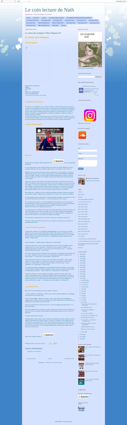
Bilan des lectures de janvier (88, 329)
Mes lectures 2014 (31, 25)
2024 (81, 258)
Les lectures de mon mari (32, 20)
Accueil (28, 17)
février (83, 302)
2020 (81, 267)
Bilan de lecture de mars (91, 371)
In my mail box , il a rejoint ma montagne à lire (88, 320)
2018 (81, 271)
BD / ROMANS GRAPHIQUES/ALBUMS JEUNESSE (79, 17)
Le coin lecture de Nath (49, 10)
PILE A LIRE (55, 25)
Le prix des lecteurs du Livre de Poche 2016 (89, 241)
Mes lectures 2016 (82, 23)
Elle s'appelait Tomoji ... (87, 307)
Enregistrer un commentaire (34, 351)
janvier (83, 332)
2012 (81, 339)
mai (82, 295)
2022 (81, 263)
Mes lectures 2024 (69, 20)
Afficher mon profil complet (92, 180)
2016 (81, 276)
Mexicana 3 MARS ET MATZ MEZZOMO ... (88, 324)
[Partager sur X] (53, 343)
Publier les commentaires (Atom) (54, 362)
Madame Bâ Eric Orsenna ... (88, 317)
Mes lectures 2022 (93, 20)
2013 (81, 336)
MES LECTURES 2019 (57, 23)
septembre (84, 286)
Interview (63, 25)
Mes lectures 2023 (81, 20)
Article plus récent (30, 358)
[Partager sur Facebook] (54, 343)
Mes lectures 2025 (57, 20)
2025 (81, 256)
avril (82, 297)
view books (97, 95)
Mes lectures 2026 (46, 20)
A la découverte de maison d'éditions (87, 239)
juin (82, 293)
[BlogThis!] (51, 343)
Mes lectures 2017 (94, 23)
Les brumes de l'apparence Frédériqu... (87, 310)
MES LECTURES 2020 (43, 23)
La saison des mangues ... (87, 313)
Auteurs (44, 17)
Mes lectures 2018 (70, 23)
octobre (83, 284)
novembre (84, 282)
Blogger (70, 421)
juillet (82, 291)
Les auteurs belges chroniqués (56, 17)
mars (82, 300)
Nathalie (86, 88)
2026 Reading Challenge (89, 86)
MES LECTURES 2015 (43, 25)
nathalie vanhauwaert (93, 178)
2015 (81, 278)
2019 (81, 269)
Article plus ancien (69, 358)
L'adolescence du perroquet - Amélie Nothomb (92, 363)
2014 (81, 334)
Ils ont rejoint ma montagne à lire (89, 315)
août (82, 289)
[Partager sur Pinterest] (56, 343)
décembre (84, 280)
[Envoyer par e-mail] (49, 343)
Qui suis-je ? (36, 17)
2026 (81, 254)
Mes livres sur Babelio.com (85, 393)
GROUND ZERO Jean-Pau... (88, 327)
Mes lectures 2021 (31, 23)
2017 (81, 274)
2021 (81, 265)
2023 (81, 261)
